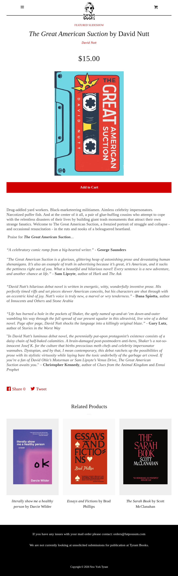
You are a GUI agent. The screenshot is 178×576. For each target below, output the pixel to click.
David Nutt (89, 42)
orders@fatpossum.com (129, 534)
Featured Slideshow (89, 25)
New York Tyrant (99, 566)
